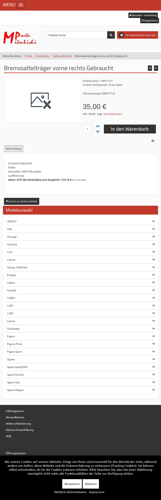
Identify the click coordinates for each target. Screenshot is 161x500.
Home (28, 56)
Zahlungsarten (15, 411)
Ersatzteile (42, 56)
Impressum (96, 492)
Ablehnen (91, 483)
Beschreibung (13, 148)
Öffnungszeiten (16, 453)
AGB (8, 436)
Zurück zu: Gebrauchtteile (22, 201)
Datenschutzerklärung (20, 429)
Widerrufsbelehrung (18, 423)
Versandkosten (112, 114)
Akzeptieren (72, 483)
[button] (143, 15)
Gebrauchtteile (62, 56)
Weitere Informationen (70, 492)
